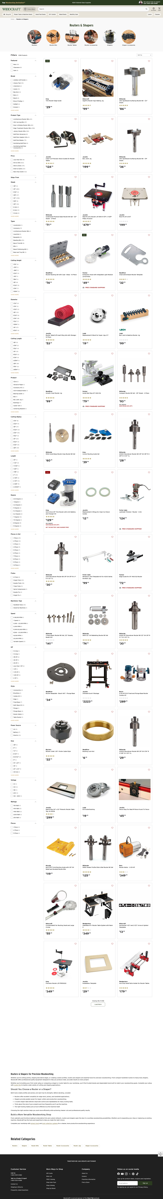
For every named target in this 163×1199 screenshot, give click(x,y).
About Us (85, 1173)
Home (12, 19)
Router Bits (35, 1146)
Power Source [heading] (16, 725)
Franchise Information (88, 1179)
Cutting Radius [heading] (16, 417)
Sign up (145, 1183)
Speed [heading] (13, 613)
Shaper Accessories (91, 1146)
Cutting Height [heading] (16, 260)
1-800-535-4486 (16, 1180)
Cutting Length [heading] (16, 338)
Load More (98, 1004)
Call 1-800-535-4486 (151, 3)
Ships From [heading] (15, 177)
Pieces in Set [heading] (15, 534)
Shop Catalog (50, 1185)
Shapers (24, 1146)
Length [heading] (13, 456)
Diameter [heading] (14, 299)
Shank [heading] (13, 182)
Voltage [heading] (13, 780)
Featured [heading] (14, 60)
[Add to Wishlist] (75, 61)
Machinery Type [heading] (16, 601)
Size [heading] (12, 741)
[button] (144, 55)
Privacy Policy (143, 1187)
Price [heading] (13, 156)
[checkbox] (12, 64)
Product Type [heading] (15, 115)
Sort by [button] (140, 55)
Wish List (49, 1176)
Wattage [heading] (14, 802)
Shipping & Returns (17, 1187)
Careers (84, 1176)
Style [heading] (13, 686)
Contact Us (14, 1184)
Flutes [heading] (13, 573)
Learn (150, 14)
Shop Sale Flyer (51, 1182)
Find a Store (85, 1182)
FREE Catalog (50, 1179)
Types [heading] (13, 221)
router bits (17, 1085)
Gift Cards (49, 1173)
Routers (14, 1146)
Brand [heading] (13, 76)
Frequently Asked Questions (19, 1190)
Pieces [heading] (13, 823)
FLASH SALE (81, 2)
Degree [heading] (13, 495)
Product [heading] (14, 378)
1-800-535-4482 (16, 1175)
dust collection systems (50, 1123)
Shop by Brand (50, 1188)
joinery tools (35, 1123)
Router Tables (47, 1146)
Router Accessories (62, 1146)
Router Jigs (77, 1146)
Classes (157, 14)
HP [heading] (12, 647)
